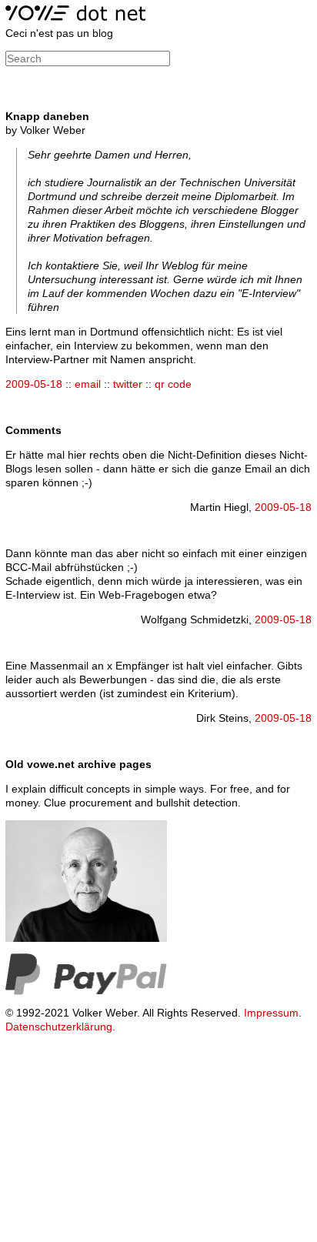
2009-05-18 (33, 384)
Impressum (271, 1013)
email (88, 384)
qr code (173, 384)
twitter (127, 384)
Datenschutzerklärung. (60, 1026)
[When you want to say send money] (86, 991)
